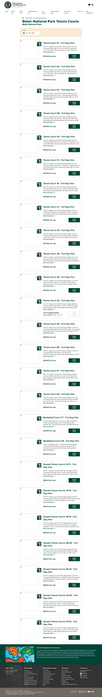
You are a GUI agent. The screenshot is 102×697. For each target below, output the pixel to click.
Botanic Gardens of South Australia (68, 679)
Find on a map (9, 673)
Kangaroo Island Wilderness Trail (69, 684)
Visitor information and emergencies (85, 671)
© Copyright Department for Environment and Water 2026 (20, 694)
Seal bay (64, 674)
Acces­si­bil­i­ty (20, 690)
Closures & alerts (47, 675)
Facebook (85, 673)
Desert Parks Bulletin (48, 679)
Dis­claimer (8, 690)
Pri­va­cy (14, 690)
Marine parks (65, 670)
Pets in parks (46, 681)
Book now (26, 670)
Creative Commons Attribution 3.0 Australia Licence (31, 692)
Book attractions (28, 672)
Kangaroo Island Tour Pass (30, 682)
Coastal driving (46, 677)
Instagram (85, 675)
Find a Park (29, 18)
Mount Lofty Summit (67, 677)
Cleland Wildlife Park (66, 672)
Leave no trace (46, 682)
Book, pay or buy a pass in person (30, 674)
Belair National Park (40, 18)
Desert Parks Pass (28, 679)
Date (24, 30)
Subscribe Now (83, 677)
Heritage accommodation (30, 680)
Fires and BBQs (46, 672)
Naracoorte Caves (66, 675)
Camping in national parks (49, 674)
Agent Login (27, 690)
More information (48, 52)
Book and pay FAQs (29, 677)
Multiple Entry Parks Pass (30, 684)
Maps (44, 684)
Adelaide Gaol (65, 682)
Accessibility (46, 670)
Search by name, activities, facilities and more (12, 671)
